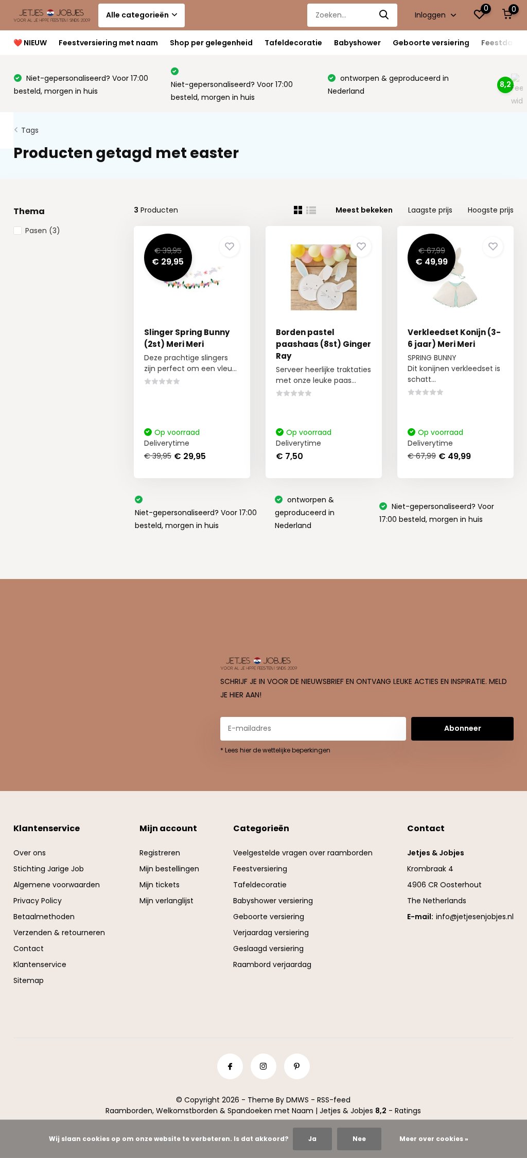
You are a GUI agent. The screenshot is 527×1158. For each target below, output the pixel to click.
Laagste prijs (430, 210)
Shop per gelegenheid (211, 43)
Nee (359, 1138)
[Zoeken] (384, 15)
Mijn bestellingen (169, 869)
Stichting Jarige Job (48, 869)
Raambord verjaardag (272, 964)
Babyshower (357, 43)
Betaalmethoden (44, 916)
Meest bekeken (364, 210)
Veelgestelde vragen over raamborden (303, 853)
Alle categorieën (137, 15)
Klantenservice (39, 964)
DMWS (297, 1100)
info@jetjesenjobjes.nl (475, 916)
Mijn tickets (159, 885)
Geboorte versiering (431, 43)
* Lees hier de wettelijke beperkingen (275, 750)
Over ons (29, 853)
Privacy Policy (37, 901)
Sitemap (28, 980)
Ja (312, 1138)
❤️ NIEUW (30, 43)
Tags (30, 130)
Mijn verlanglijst (166, 901)
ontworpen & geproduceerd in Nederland (305, 513)
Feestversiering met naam (108, 43)
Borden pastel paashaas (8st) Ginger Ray (323, 344)
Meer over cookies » (433, 1138)
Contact (28, 948)
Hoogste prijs (491, 210)
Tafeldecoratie (293, 43)
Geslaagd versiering (268, 948)
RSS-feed (333, 1100)
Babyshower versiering (273, 901)
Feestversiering (260, 869)
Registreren (159, 853)
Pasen (42, 230)
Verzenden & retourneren (59, 932)
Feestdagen (504, 43)
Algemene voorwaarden (56, 885)
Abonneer (462, 728)
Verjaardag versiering (271, 932)
